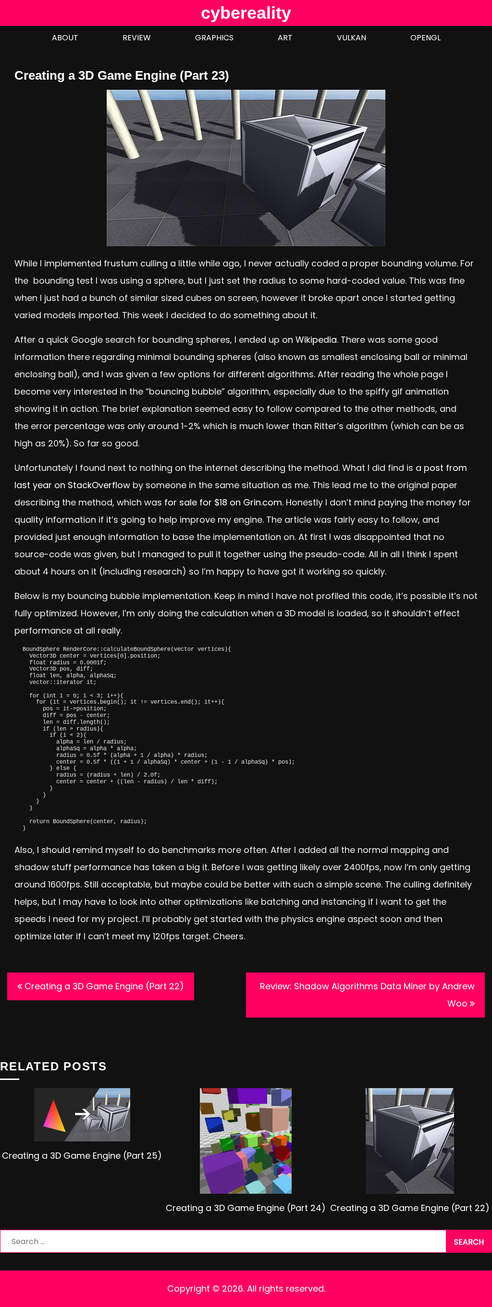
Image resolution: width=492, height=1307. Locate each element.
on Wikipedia (309, 340)
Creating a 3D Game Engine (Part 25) (82, 1156)
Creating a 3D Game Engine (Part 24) (246, 1208)
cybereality (246, 13)
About (65, 37)
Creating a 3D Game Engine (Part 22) (104, 986)
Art (285, 37)
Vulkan (351, 37)
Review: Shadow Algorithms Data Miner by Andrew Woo (367, 994)
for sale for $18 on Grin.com (223, 502)
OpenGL (425, 37)
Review (137, 37)
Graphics (214, 37)
